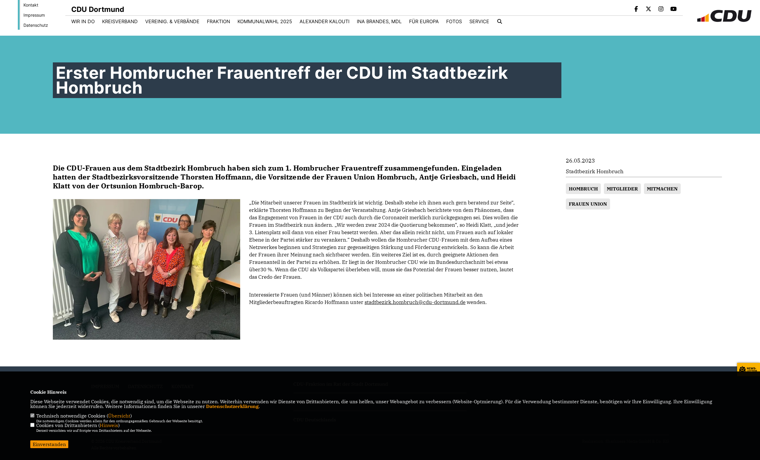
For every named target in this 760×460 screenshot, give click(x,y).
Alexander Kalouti (324, 21)
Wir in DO (83, 21)
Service (479, 21)
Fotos (454, 21)
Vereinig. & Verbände (172, 21)
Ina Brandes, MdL (379, 21)
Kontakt (30, 4)
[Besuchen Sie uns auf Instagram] (661, 9)
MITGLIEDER (622, 188)
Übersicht (119, 416)
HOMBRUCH (583, 188)
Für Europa (424, 21)
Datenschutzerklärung (232, 406)
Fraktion (218, 21)
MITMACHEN (662, 188)
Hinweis (109, 425)
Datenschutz (35, 25)
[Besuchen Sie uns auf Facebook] (636, 9)
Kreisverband (120, 21)
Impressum (34, 15)
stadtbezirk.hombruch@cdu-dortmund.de (415, 302)
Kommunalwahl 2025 (265, 21)
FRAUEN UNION (588, 204)
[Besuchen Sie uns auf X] (648, 9)
